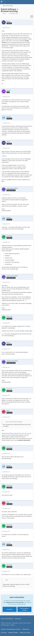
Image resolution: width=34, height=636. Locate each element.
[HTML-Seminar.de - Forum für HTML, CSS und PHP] (3, 2)
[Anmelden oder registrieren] (27, 2)
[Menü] (32, 2)
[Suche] (23, 2)
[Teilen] (31, 16)
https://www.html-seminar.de (18, 433)
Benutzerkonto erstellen (24, 609)
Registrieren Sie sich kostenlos (15, 602)
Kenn (4, 13)
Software (4, 156)
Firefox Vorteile (21, 165)
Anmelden (9, 609)
